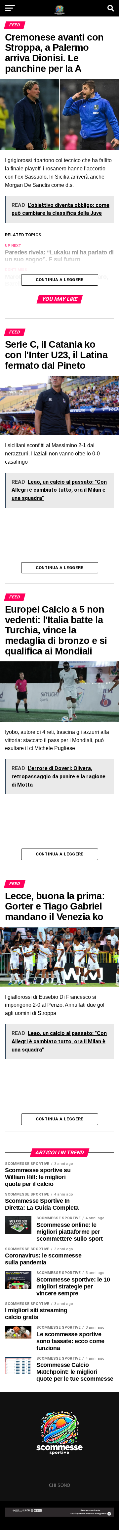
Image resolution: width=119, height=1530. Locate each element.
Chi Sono (59, 1485)
